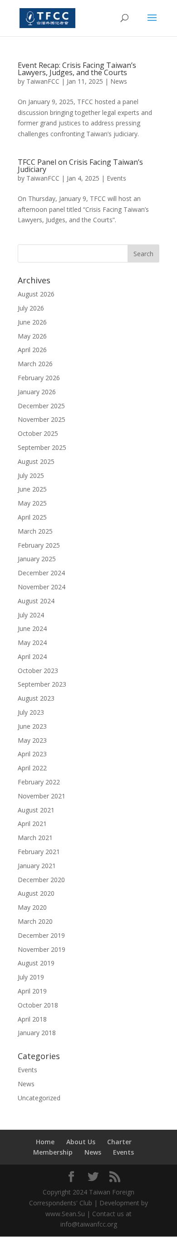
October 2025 (38, 433)
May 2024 (32, 642)
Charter (119, 1141)
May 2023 (32, 740)
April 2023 (32, 754)
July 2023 (31, 712)
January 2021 (37, 865)
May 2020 (32, 907)
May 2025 (32, 503)
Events (116, 178)
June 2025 (32, 489)
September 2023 (42, 684)
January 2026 (37, 391)
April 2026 (32, 349)
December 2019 (41, 935)
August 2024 (36, 601)
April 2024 (32, 656)
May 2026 (32, 336)
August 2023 (36, 698)
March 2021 (35, 837)
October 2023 (38, 670)
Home (45, 1141)
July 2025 (31, 475)
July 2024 (31, 615)
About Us (80, 1141)
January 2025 (37, 558)
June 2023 (32, 726)
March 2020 (35, 921)
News (118, 81)
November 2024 (41, 587)
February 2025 (39, 545)
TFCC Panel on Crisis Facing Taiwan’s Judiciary (80, 165)
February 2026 (39, 377)
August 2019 (36, 963)
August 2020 (36, 893)
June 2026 (32, 322)
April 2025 (32, 517)
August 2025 (36, 461)
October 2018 (38, 1005)
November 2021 (41, 796)
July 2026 (31, 308)
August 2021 (36, 810)
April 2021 (32, 823)
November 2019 (41, 949)
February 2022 (39, 782)
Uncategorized (39, 1098)
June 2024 (32, 628)
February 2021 (39, 851)
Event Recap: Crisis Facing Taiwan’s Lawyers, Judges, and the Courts (77, 68)
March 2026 (35, 363)
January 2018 (37, 1032)
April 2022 (32, 768)
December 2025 (41, 405)
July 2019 (31, 977)
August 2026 (36, 294)
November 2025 (41, 419)
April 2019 (32, 991)
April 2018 (32, 1019)
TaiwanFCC (42, 81)
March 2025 (35, 531)
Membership (53, 1152)
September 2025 (42, 447)
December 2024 (41, 572)
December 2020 (41, 879)
